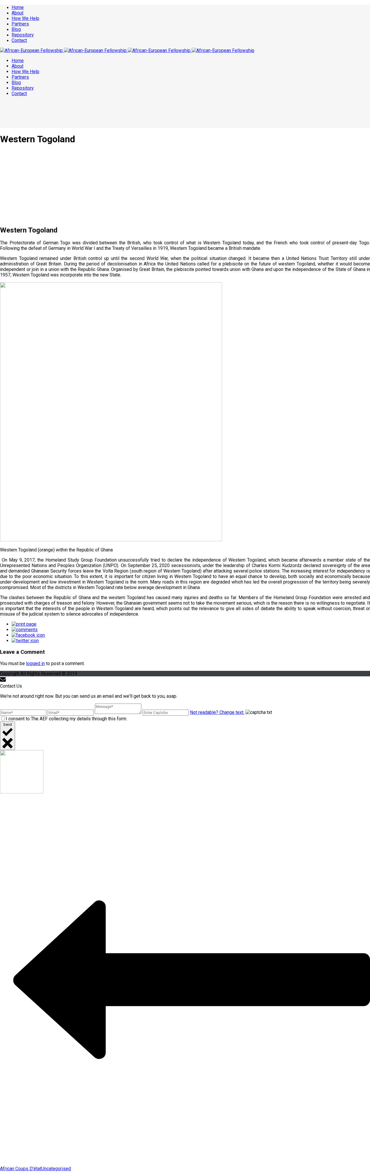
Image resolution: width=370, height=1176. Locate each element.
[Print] (24, 624)
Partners (20, 24)
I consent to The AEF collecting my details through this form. (66, 718)
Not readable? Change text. (217, 712)
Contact (19, 40)
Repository (23, 35)
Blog (16, 29)
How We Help (25, 18)
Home (18, 7)
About (17, 13)
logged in (35, 663)
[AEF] (127, 50)
